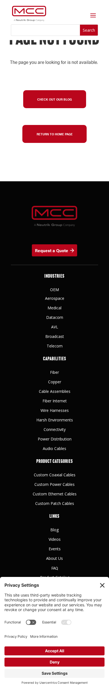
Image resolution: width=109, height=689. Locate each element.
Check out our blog (54, 99)
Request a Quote (51, 250)
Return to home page (55, 133)
